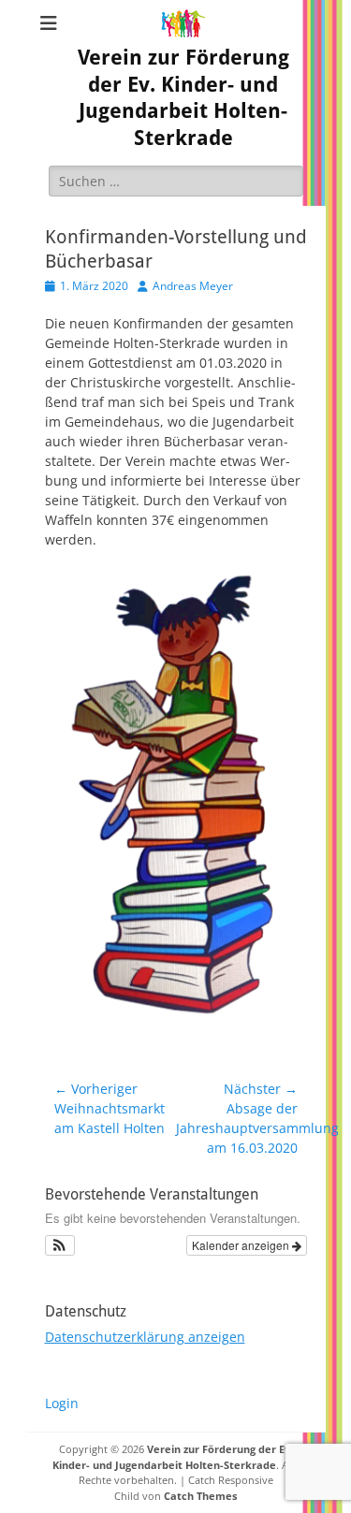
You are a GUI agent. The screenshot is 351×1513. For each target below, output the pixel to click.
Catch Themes (200, 1496)
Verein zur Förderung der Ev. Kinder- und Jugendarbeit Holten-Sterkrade (172, 1457)
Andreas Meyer (193, 286)
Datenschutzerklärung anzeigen (145, 1337)
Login (62, 1403)
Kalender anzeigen (242, 1245)
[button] (60, 1245)
